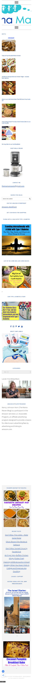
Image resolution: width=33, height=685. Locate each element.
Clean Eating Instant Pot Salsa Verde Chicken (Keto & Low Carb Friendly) (16, 122)
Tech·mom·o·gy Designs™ (17, 678)
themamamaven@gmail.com (13, 186)
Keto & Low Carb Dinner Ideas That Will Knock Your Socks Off (16, 99)
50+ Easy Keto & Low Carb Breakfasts (11, 144)
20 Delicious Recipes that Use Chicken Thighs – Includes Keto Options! (15, 77)
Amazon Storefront (9, 207)
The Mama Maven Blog (16, 14)
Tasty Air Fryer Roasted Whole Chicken (11, 55)
